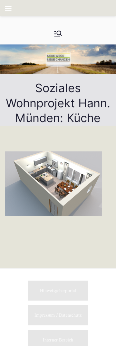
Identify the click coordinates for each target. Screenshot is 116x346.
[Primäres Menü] (58, 33)
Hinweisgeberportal (58, 290)
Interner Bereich (58, 340)
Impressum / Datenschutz (58, 315)
